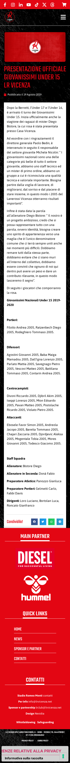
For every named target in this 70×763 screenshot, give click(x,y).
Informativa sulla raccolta (24, 758)
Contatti (20, 659)
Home (18, 629)
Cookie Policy (43, 741)
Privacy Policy (28, 741)
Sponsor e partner (28, 649)
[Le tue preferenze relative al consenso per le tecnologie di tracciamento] (63, 756)
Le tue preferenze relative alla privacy (31, 751)
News (18, 639)
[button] (34, 522)
